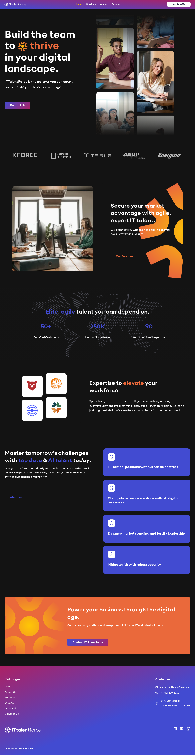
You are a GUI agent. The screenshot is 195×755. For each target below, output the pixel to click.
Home (78, 4)
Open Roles (12, 708)
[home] (15, 4)
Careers (115, 4)
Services (91, 4)
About (103, 4)
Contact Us (12, 714)
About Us (10, 692)
